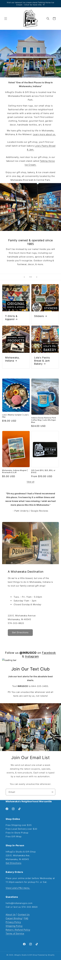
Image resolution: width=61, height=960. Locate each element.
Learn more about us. (44, 134)
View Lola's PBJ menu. (18, 888)
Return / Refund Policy (18, 929)
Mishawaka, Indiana (12, 359)
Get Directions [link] (20, 632)
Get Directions (13, 863)
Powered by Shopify (46, 955)
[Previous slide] (24, 277)
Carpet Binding (14, 918)
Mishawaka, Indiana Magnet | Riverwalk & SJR (15, 471)
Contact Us (24, 914)
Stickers (39, 316)
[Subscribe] (52, 792)
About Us (11, 914)
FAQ (26, 918)
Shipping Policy (14, 926)
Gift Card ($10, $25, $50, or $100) (43, 471)
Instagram (32, 656)
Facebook (49, 652)
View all (30, 481)
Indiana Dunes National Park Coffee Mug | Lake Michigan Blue (43, 420)
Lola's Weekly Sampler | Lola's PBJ (15, 416)
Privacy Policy (13, 922)
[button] (6, 18)
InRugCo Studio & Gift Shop (25, 955)
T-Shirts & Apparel (11, 318)
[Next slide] (37, 277)
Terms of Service (15, 933)
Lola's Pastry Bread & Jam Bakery (42, 360)
